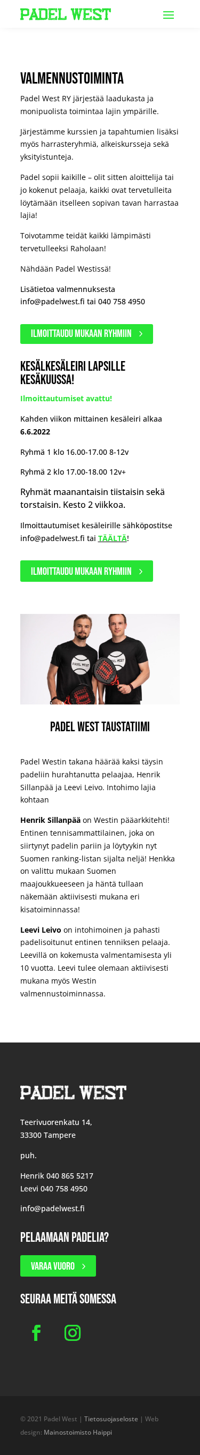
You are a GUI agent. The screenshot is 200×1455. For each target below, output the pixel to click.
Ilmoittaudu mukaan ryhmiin (81, 333)
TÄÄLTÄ (112, 538)
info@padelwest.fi (52, 301)
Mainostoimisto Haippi (78, 1432)
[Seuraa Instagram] (73, 1333)
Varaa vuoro (53, 1266)
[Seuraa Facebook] (36, 1333)
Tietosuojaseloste (111, 1418)
